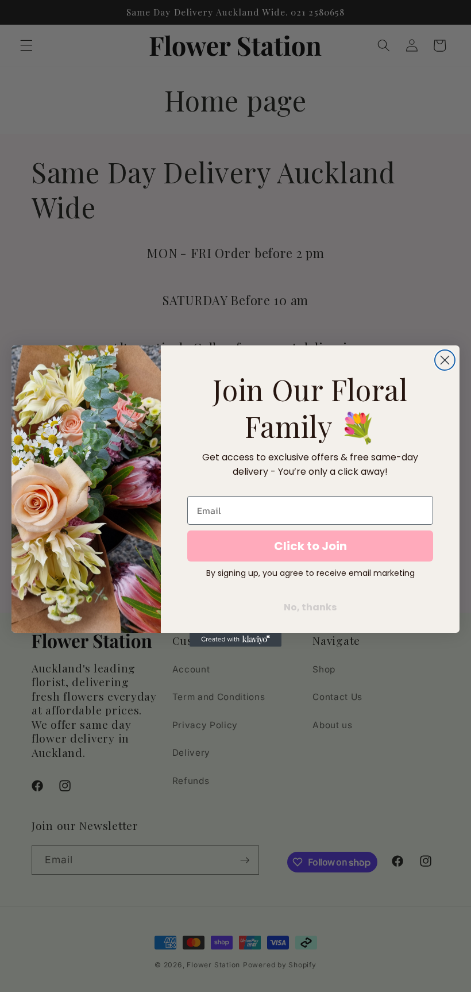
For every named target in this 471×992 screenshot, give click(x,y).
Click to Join (310, 546)
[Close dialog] (445, 360)
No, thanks (310, 607)
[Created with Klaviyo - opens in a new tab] (235, 640)
